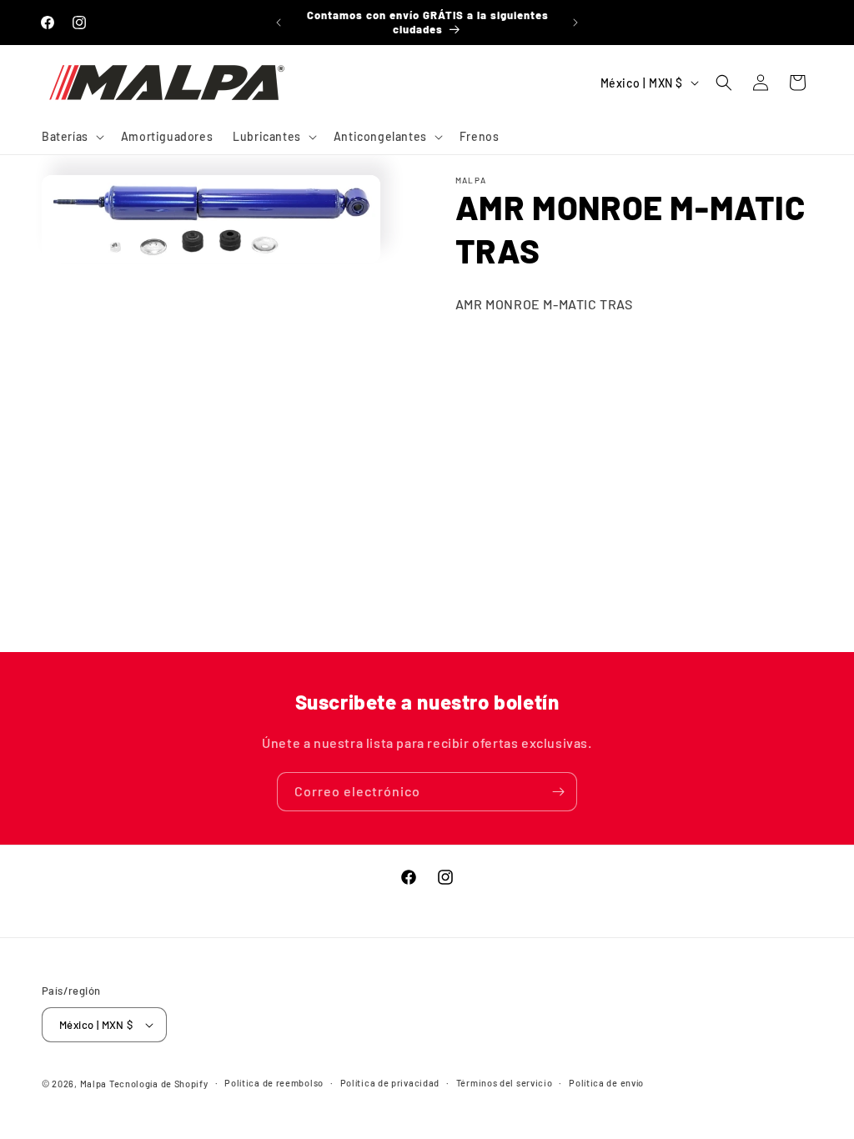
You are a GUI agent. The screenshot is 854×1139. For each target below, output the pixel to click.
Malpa (94, 1083)
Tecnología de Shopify (158, 1083)
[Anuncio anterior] (278, 22)
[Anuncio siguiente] (575, 22)
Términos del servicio (504, 1082)
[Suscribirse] (558, 791)
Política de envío (606, 1082)
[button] (71, 136)
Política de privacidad (390, 1082)
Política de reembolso (274, 1082)
